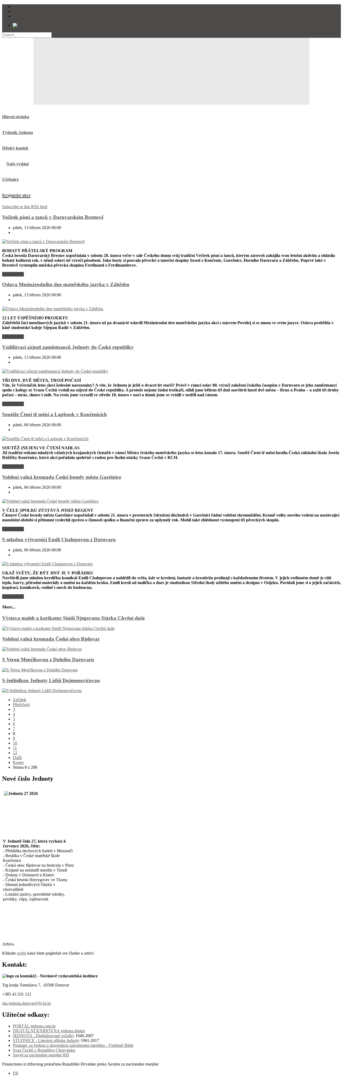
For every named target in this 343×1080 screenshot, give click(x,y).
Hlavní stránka (15, 116)
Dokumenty (23, 16)
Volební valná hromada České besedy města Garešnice (61, 477)
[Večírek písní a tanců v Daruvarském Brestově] (43, 241)
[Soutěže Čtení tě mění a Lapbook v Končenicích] (45, 438)
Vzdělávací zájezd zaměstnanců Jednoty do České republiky (68, 347)
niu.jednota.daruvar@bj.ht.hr (26, 1003)
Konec (18, 762)
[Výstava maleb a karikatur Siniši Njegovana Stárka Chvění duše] (58, 628)
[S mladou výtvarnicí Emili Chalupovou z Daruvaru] (47, 564)
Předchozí (21, 704)
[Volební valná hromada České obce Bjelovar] (42, 649)
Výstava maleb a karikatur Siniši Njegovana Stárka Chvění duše (73, 618)
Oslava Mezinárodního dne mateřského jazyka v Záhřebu (65, 284)
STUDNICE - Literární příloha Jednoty (46, 1040)
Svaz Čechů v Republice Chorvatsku (44, 1050)
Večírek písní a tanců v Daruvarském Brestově (52, 217)
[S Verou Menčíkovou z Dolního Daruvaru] (40, 670)
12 (15, 752)
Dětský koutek (15, 148)
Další (17, 757)
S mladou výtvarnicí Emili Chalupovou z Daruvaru (59, 539)
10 (15, 743)
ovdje (21, 953)
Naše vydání (17, 164)
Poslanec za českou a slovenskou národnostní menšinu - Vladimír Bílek (73, 1045)
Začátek (19, 699)
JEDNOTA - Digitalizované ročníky (43, 1035)
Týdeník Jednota (17, 132)
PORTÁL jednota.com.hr (34, 1026)
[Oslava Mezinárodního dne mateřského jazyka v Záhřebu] (52, 309)
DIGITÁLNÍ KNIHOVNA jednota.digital (49, 1031)
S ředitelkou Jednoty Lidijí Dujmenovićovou (51, 680)
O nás (18, 6)
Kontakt (20, 11)
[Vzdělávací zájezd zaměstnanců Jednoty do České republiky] (55, 371)
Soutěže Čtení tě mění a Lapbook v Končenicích (54, 414)
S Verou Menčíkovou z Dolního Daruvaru (48, 659)
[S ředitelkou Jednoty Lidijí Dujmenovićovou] (42, 690)
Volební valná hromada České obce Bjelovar (51, 639)
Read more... (13, 274)
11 (15, 748)
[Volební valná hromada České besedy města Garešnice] (50, 501)
